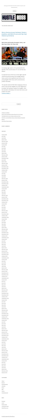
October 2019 (4, 235)
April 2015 (4, 327)
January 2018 (4, 271)
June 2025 (4, 148)
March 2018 (4, 268)
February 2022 (5, 195)
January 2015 (4, 332)
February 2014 (5, 350)
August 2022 (4, 188)
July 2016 (3, 301)
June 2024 (4, 160)
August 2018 (4, 259)
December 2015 (5, 313)
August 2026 (4, 134)
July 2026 (3, 136)
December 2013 (5, 354)
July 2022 (3, 190)
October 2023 (4, 170)
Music (3, 387)
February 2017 (5, 289)
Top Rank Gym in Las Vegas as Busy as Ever (11, 116)
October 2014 (4, 337)
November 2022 (5, 183)
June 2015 (4, 323)
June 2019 (4, 242)
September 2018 (5, 257)
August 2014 (4, 340)
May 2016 (4, 305)
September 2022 (5, 187)
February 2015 (5, 330)
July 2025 (3, 146)
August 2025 (4, 144)
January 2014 (4, 352)
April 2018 (4, 266)
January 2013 (4, 372)
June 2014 (4, 343)
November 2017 (5, 274)
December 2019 (5, 232)
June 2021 (4, 207)
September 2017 (5, 278)
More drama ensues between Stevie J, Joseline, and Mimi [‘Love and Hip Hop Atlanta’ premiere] (14, 34)
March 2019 (4, 247)
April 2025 (4, 151)
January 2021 (4, 212)
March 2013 (4, 369)
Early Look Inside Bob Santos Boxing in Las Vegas (12, 114)
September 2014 (5, 338)
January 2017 (4, 291)
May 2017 (4, 284)
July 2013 (3, 362)
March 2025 (4, 153)
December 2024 (5, 158)
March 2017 (4, 288)
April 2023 (4, 176)
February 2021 (5, 210)
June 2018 (4, 262)
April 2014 (4, 347)
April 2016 (4, 306)
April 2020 (4, 225)
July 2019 (3, 241)
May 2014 (4, 345)
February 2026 (5, 141)
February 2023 (5, 178)
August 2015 (4, 320)
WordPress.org (5, 408)
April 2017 (4, 286)
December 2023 (5, 166)
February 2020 (5, 229)
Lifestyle (3, 386)
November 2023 (5, 168)
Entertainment (5, 384)
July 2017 (3, 281)
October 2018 (4, 256)
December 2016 (5, 293)
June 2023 (4, 175)
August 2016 (4, 300)
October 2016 (4, 296)
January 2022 (4, 197)
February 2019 (5, 249)
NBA (2, 389)
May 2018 (4, 264)
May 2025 (4, 149)
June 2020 (4, 222)
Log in (3, 403)
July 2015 (3, 322)
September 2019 (5, 237)
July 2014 (3, 342)
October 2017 (4, 276)
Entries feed (4, 404)
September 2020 (5, 217)
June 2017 (4, 283)
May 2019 (4, 244)
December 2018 (5, 252)
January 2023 (4, 180)
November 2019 (5, 234)
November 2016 (5, 295)
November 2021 (5, 200)
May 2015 (4, 325)
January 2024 (4, 165)
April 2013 (4, 367)
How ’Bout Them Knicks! (7, 121)
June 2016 (4, 303)
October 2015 (4, 316)
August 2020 (4, 219)
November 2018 (5, 254)
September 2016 (5, 298)
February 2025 (5, 155)
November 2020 (5, 214)
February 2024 (5, 163)
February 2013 (5, 370)
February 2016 (5, 310)
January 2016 (4, 311)
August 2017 (4, 279)
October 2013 (4, 357)
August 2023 (4, 171)
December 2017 (5, 273)
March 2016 (4, 308)
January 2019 (4, 251)
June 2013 (4, 364)
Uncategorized (5, 392)
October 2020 (4, 215)
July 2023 (3, 173)
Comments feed (5, 406)
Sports (3, 391)
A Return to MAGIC (5, 112)
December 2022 (5, 182)
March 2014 (4, 349)
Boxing (3, 382)
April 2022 (4, 193)
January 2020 (4, 230)
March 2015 (4, 328)
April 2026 (4, 138)
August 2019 (4, 239)
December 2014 (5, 333)
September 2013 (5, 359)
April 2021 (4, 209)
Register (3, 401)
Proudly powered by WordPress (8, 416)
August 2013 (4, 360)
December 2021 (5, 198)
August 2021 (4, 203)
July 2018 (3, 261)
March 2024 (4, 161)
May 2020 (4, 224)
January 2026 (4, 143)
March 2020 (4, 227)
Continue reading (6, 93)
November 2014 (5, 335)
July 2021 (3, 205)
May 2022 (4, 192)
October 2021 (4, 202)
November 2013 (5, 355)
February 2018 (5, 269)
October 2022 (4, 185)
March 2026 (4, 139)
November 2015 (5, 315)
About (3, 381)
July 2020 (3, 220)
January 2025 (4, 156)
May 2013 (4, 365)
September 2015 (5, 318)
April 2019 (4, 246)
